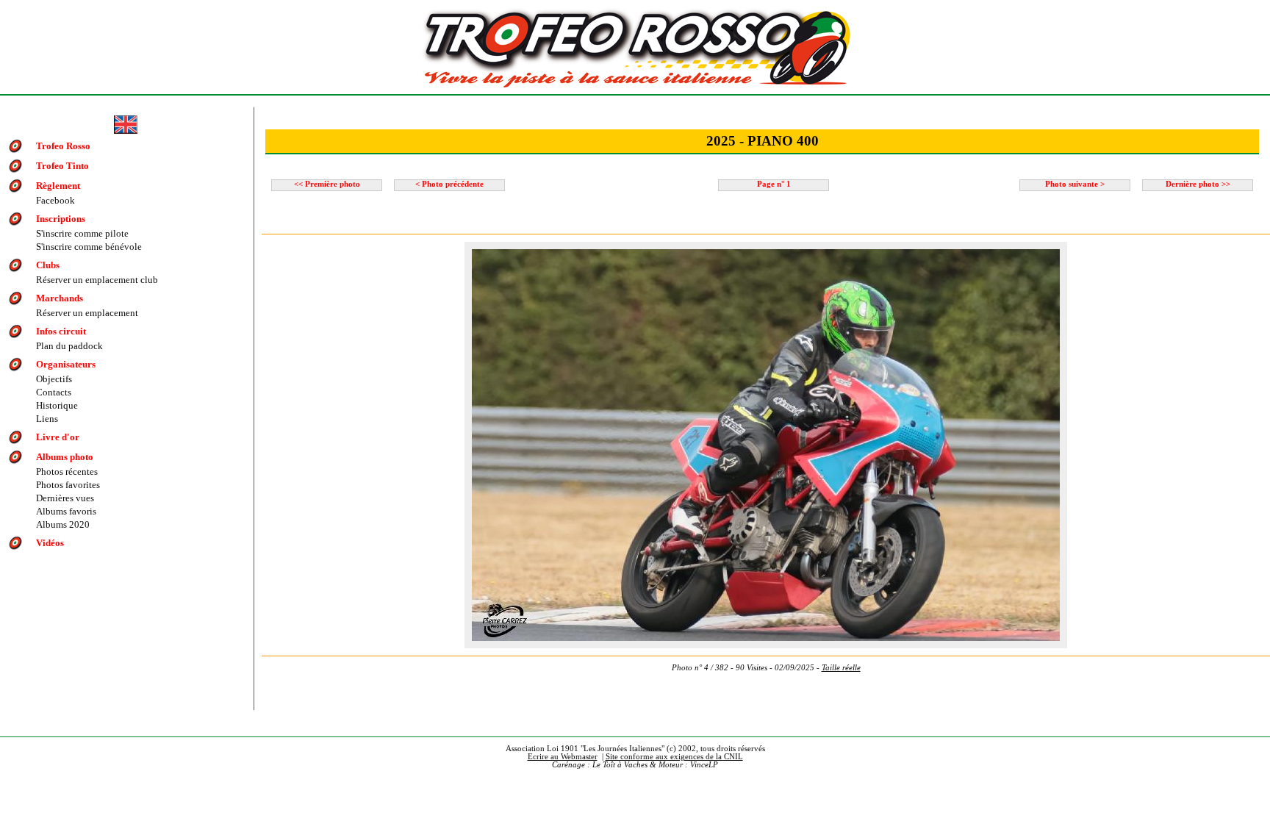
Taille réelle (841, 668)
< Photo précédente (449, 184)
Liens (47, 418)
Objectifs (54, 378)
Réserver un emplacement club (97, 279)
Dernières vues (65, 497)
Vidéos (50, 542)
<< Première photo (327, 184)
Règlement (58, 185)
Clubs (48, 264)
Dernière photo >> (1198, 184)
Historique (57, 405)
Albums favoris (66, 511)
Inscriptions (60, 218)
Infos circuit (61, 331)
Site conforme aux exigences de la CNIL (674, 757)
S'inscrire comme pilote (82, 233)
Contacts (53, 392)
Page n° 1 (774, 184)
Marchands (59, 298)
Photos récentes (67, 471)
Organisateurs (66, 364)
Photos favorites (68, 484)
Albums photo (64, 456)
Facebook (55, 200)
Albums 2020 (63, 524)
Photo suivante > (1075, 184)
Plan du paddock (69, 345)
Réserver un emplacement (87, 312)
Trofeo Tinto (62, 165)
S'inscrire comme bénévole (89, 246)
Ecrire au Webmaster (563, 757)
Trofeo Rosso (63, 145)
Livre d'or (57, 436)
